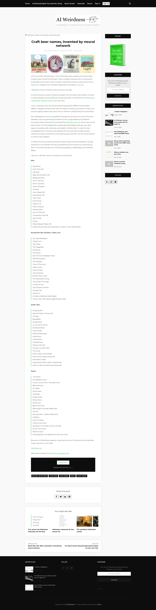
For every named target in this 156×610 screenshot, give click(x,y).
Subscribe (81, 3)
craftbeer (64, 476)
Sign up (106, 3)
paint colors (52, 101)
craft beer (81, 476)
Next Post (95, 543)
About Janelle (69, 3)
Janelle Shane (52, 50)
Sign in (97, 3)
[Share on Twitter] (61, 496)
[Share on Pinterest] (69, 496)
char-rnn (53, 476)
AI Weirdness (70, 604)
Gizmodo (50, 116)
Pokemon (44, 101)
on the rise (80, 85)
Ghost (99, 604)
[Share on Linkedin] (65, 496)
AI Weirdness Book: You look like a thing (47, 3)
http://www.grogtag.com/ (60, 453)
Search (89, 3)
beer (73, 476)
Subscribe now (36, 448)
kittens (92, 98)
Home (27, 3)
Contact (99, 588)
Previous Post (32, 543)
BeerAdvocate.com (74, 122)
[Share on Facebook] (56, 496)
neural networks (39, 476)
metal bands (35, 101)
